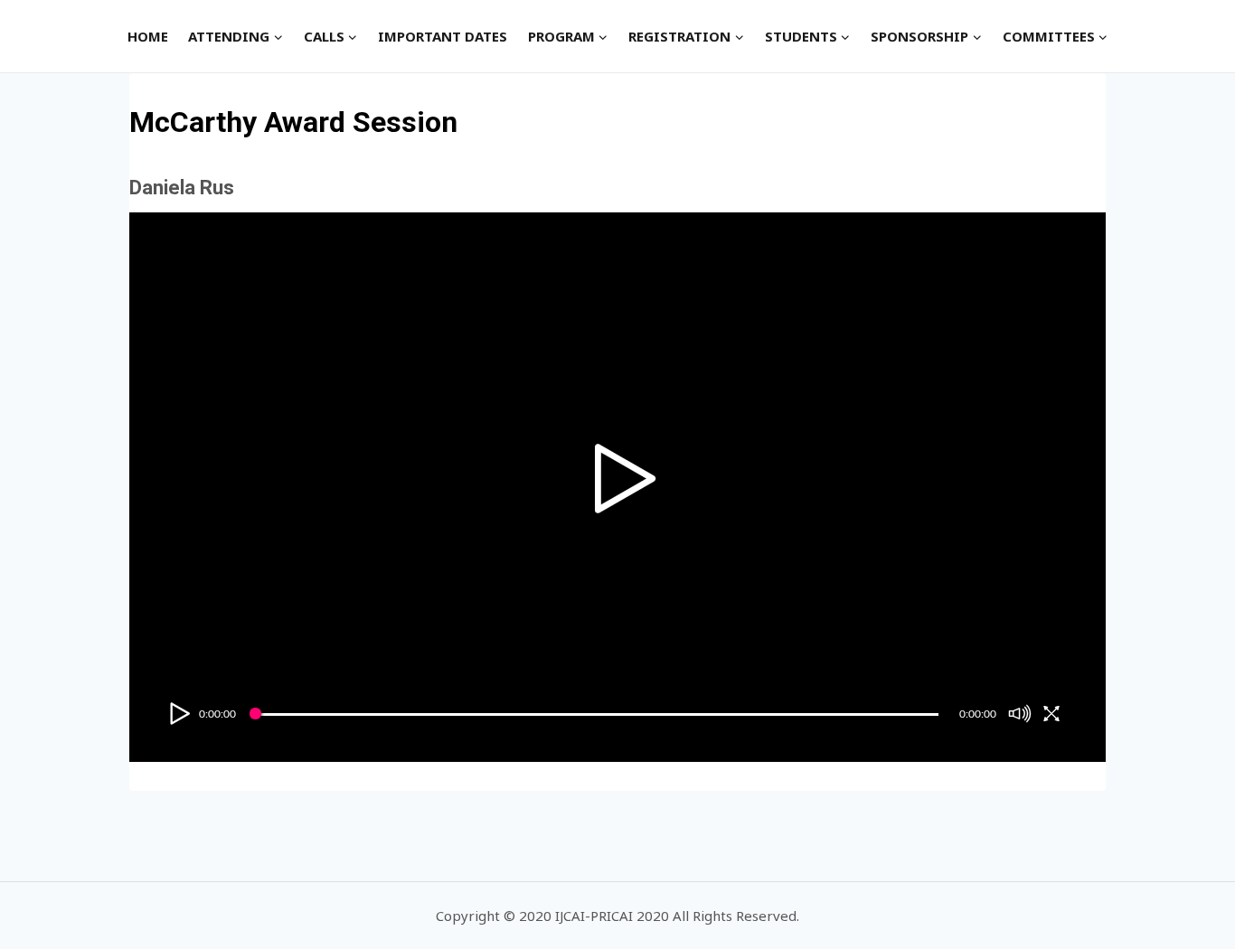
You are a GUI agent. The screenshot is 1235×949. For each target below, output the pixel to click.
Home (147, 36)
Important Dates (442, 36)
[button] (277, 36)
